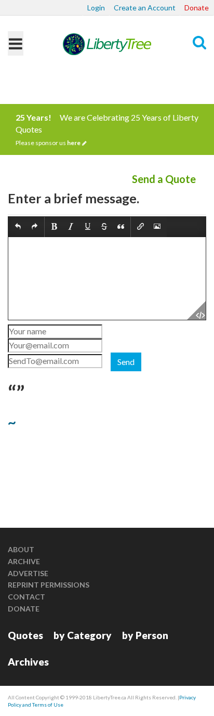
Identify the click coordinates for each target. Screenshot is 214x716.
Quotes (25, 635)
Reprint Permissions (48, 584)
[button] (18, 227)
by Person (145, 635)
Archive (24, 561)
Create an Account (145, 7)
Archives (28, 662)
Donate (196, 7)
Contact (26, 596)
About (21, 549)
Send (126, 362)
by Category (83, 635)
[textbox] (107, 278)
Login (96, 7)
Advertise (28, 573)
